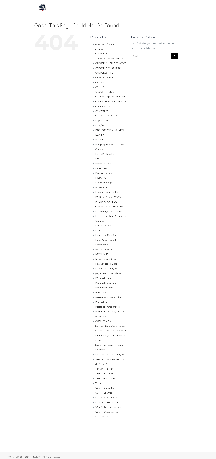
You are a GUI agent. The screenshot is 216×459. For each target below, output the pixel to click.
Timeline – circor (104, 369)
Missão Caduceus (104, 249)
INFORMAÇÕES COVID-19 (108, 211)
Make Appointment (105, 240)
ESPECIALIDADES (104, 154)
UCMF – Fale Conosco (106, 397)
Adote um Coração (105, 44)
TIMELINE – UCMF (104, 373)
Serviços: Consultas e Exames (110, 326)
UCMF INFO (101, 416)
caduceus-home (104, 77)
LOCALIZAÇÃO (103, 225)
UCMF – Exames (103, 393)
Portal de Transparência (108, 307)
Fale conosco (102, 168)
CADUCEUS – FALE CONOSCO (110, 63)
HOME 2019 (101, 187)
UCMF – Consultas (104, 388)
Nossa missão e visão (106, 264)
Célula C (99, 87)
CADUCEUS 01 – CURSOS (108, 68)
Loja (97, 230)
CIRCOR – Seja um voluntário (110, 96)
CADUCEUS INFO (104, 73)
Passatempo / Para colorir (109, 297)
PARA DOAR (101, 292)
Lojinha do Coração (105, 235)
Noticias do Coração (106, 268)
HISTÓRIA (100, 178)
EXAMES (99, 158)
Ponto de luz (102, 302)
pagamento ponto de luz (108, 273)
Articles (99, 49)
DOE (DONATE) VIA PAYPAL (109, 130)
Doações (100, 125)
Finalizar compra (104, 173)
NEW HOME (101, 254)
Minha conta (102, 244)
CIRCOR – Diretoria (105, 92)
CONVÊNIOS (101, 111)
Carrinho (100, 82)
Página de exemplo (105, 278)
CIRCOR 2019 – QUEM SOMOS (110, 101)
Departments (102, 120)
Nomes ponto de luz (106, 259)
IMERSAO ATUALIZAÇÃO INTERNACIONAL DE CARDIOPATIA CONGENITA (109, 202)
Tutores (99, 383)
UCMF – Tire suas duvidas (108, 407)
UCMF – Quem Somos (106, 412)
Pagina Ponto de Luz (106, 287)
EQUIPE (99, 139)
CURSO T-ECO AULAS (106, 116)
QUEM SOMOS (103, 321)
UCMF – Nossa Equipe (106, 402)
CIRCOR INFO (102, 106)
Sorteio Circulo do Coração (109, 354)
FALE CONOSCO (103, 163)
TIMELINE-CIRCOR (105, 378)
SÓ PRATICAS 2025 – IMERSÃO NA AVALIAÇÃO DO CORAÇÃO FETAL (111, 335)
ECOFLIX (99, 135)
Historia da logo (103, 182)
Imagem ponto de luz (106, 192)
